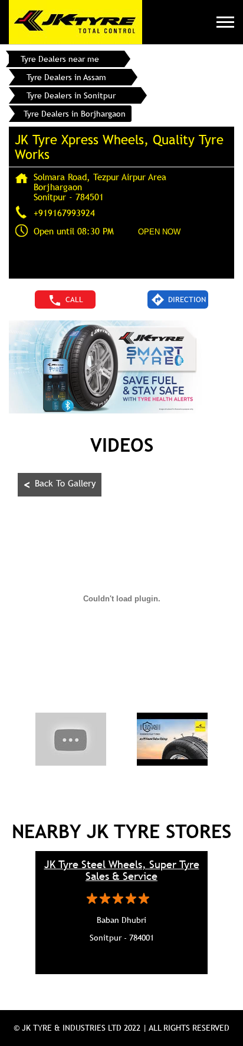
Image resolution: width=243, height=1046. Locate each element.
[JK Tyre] (75, 22)
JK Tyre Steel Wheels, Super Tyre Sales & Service (121, 870)
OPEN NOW (159, 231)
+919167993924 (64, 213)
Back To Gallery (60, 484)
